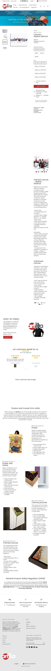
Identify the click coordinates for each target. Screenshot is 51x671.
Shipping (36, 41)
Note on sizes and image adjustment (41, 101)
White (36, 56)
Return (27, 624)
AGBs (3, 640)
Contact (4, 638)
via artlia (8, 337)
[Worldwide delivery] (41, 600)
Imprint (4, 642)
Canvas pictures (23, 5)
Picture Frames (33, 5)
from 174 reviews (25, 352)
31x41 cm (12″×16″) (40, 66)
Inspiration (34, 7)
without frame (39, 49)
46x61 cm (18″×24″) (40, 70)
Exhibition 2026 (6, 1)
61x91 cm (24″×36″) (40, 77)
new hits (15, 7)
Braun (42, 53)
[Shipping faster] (9, 600)
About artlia (13, 1)
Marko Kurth (37, 32)
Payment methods (30, 628)
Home (35, 30)
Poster (15, 5)
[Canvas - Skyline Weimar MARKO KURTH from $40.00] (35, 132)
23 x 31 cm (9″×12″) (40, 63)
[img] (25, 351)
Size (35, 60)
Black (36, 53)
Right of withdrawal (30, 626)
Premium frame (38, 47)
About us (4, 636)
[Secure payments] (25, 600)
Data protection (6, 644)
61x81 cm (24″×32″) (40, 73)
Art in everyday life (24, 7)
